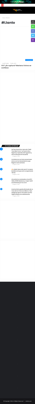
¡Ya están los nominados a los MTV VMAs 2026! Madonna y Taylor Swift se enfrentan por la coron (22, 180)
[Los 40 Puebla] (17, 10)
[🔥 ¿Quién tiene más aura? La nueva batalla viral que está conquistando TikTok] (5, 173)
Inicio (3, 17)
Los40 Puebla (5, 63)
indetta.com (28, 401)
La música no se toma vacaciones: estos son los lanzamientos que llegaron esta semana (21, 161)
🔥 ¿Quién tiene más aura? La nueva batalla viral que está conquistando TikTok (22, 171)
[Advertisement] (17, 219)
